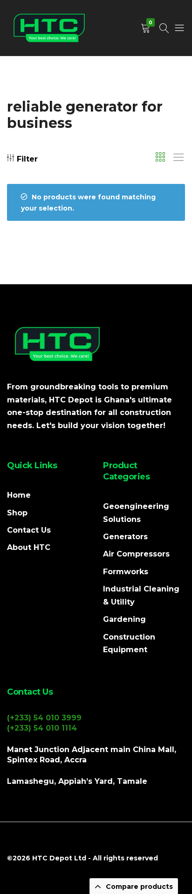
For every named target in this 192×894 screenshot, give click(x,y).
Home (19, 495)
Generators (125, 536)
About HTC (28, 547)
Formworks (125, 571)
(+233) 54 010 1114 (42, 728)
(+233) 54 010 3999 (44, 717)
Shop (17, 512)
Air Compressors (136, 553)
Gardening (124, 619)
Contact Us (29, 530)
